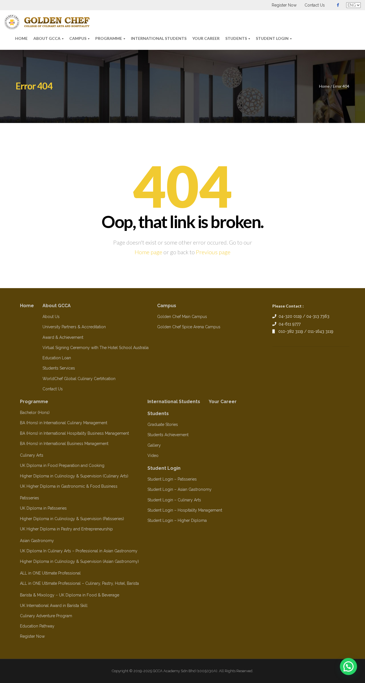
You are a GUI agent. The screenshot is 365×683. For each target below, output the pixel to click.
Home (21, 38)
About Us (51, 316)
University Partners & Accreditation (74, 327)
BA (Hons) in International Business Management (64, 443)
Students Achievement (167, 434)
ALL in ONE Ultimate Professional (50, 573)
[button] (348, 666)
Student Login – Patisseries (172, 479)
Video (153, 455)
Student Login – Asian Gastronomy (179, 489)
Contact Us (315, 5)
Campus (78, 38)
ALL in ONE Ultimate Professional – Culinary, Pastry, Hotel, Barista (79, 583)
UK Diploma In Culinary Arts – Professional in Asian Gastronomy (78, 551)
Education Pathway (37, 626)
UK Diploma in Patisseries (43, 508)
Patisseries (29, 498)
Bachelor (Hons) (35, 412)
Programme (109, 38)
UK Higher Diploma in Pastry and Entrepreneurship (66, 529)
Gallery (154, 445)
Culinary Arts (31, 455)
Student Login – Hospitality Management (184, 510)
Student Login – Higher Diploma (177, 520)
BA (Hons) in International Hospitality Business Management (74, 433)
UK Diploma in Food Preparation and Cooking (62, 465)
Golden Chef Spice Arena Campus (188, 327)
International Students (158, 38)
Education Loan (56, 358)
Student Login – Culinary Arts (174, 500)
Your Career (206, 38)
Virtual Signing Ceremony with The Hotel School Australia (95, 347)
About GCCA (47, 38)
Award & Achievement (62, 337)
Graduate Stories (162, 424)
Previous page (213, 252)
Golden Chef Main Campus (182, 316)
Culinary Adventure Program (46, 616)
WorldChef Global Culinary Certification (78, 378)
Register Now (284, 5)
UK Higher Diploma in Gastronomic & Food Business (68, 486)
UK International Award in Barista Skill (54, 605)
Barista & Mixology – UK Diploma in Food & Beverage (69, 595)
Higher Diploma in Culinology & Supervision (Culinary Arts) (74, 476)
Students (236, 38)
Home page (148, 252)
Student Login (272, 38)
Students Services (58, 368)
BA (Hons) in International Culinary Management (63, 423)
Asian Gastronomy (37, 540)
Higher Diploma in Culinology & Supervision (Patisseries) (72, 518)
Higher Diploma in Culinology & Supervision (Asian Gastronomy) (79, 561)
